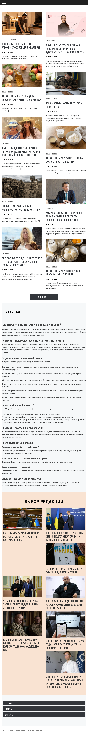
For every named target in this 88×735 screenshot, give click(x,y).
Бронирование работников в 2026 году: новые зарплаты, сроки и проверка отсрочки (65, 644)
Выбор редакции (44, 501)
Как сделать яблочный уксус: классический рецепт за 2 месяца (21, 97)
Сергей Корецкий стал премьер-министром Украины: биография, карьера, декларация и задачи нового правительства (64, 682)
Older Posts (44, 297)
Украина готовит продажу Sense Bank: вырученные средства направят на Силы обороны (64, 216)
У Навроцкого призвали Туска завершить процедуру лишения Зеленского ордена (21, 604)
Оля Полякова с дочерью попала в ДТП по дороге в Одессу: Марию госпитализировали (22, 261)
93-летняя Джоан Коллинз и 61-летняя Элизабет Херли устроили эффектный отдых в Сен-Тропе (21, 151)
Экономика (12, 39)
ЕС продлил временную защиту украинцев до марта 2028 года (64, 570)
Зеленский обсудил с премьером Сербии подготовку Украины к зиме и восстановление (64, 536)
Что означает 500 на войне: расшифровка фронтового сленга (21, 207)
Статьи (10, 91)
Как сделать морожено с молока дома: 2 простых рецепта (64, 159)
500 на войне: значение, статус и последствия (64, 105)
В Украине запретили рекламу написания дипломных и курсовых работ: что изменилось (65, 48)
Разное (48, 98)
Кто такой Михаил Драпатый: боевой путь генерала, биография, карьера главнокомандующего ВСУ (22, 645)
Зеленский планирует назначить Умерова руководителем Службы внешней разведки (64, 604)
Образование (50, 40)
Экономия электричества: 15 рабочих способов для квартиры (21, 45)
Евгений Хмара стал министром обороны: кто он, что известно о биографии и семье (21, 536)
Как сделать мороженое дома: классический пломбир (63, 272)
